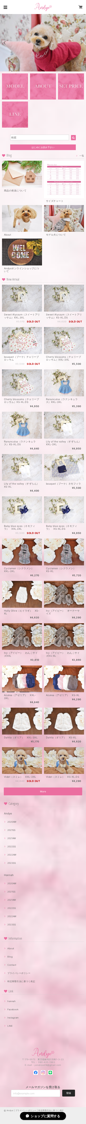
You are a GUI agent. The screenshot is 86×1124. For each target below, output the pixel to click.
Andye (8, 813)
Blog (10, 956)
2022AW (11, 854)
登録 (68, 1093)
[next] (81, 43)
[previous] (5, 43)
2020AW (11, 821)
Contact (11, 964)
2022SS (11, 846)
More (43, 791)
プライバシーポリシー (18, 973)
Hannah (9, 875)
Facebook (12, 1009)
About (10, 948)
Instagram (13, 1017)
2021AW (11, 838)
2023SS (11, 863)
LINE (10, 1025)
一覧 (81, 155)
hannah (11, 1001)
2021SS (11, 830)
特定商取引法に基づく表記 (21, 981)
